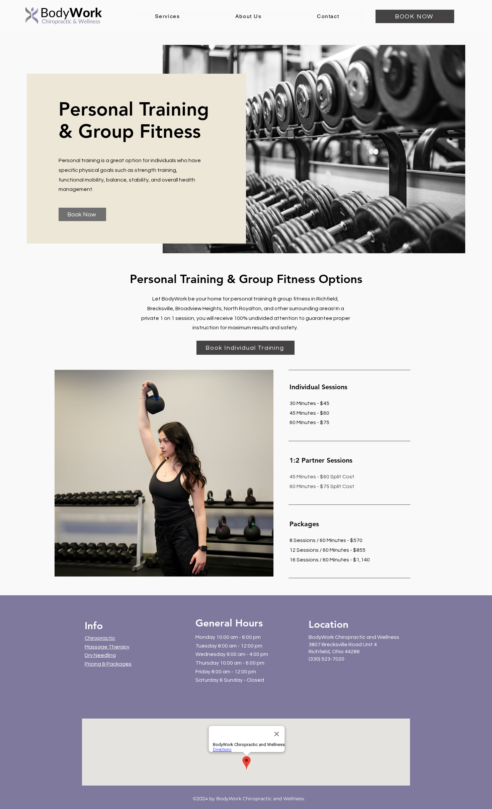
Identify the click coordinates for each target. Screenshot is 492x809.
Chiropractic (100, 638)
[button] (167, 16)
